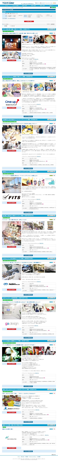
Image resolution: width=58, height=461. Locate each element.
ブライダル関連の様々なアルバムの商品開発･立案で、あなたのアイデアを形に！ (18, 344)
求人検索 (12, 7)
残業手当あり (21, 15)
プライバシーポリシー (32, 456)
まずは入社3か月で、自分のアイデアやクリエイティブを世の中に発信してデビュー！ (19, 123)
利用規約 (26, 456)
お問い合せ (22, 456)
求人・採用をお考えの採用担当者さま (27, 3)
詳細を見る (36, 59)
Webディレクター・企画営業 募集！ (10, 297)
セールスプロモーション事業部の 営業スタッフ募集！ (14, 76)
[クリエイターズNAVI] (8, 3)
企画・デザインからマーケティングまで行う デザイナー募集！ (16, 389)
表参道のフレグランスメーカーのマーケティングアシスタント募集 (17, 171)
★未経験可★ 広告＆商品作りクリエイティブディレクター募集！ (17, 119)
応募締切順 (13, 26)
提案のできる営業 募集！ (7, 429)
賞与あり (15, 15)
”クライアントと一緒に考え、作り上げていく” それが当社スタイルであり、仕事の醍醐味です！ (22, 262)
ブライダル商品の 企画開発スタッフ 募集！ (12, 340)
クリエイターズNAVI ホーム (6, 7)
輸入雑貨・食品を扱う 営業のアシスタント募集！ (13, 215)
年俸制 (14, 16)
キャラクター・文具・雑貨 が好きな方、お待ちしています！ (14, 219)
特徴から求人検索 (42, 6)
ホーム (6, 6)
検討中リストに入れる (51, 29)
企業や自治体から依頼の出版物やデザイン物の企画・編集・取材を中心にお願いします (20, 33)
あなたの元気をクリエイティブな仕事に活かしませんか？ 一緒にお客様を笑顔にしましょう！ (21, 302)
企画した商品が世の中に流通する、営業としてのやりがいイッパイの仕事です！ (18, 80)
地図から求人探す (33, 6)
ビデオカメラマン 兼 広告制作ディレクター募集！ (13, 258)
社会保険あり (10, 15)
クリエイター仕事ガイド (51, 6)
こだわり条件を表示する (11, 18)
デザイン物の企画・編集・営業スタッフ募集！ (13, 29)
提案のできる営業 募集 (8, 425)
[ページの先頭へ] (54, 454)
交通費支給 (9, 16)
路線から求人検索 (24, 6)
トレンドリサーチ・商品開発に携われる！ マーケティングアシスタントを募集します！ (20, 175)
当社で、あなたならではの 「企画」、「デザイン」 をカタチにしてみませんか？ (18, 393)
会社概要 (38, 456)
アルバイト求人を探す (15, 6)
